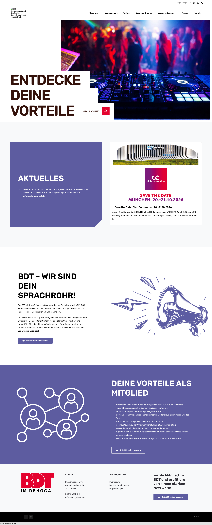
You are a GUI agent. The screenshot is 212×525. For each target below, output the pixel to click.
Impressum (114, 482)
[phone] (202, 3)
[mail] (198, 3)
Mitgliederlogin (182, 3)
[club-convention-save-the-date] (155, 145)
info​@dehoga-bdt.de (74, 497)
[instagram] (194, 3)
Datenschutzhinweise (119, 485)
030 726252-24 (72, 494)
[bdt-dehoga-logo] (20, 9)
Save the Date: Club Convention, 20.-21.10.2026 (143, 207)
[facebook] (190, 3)
